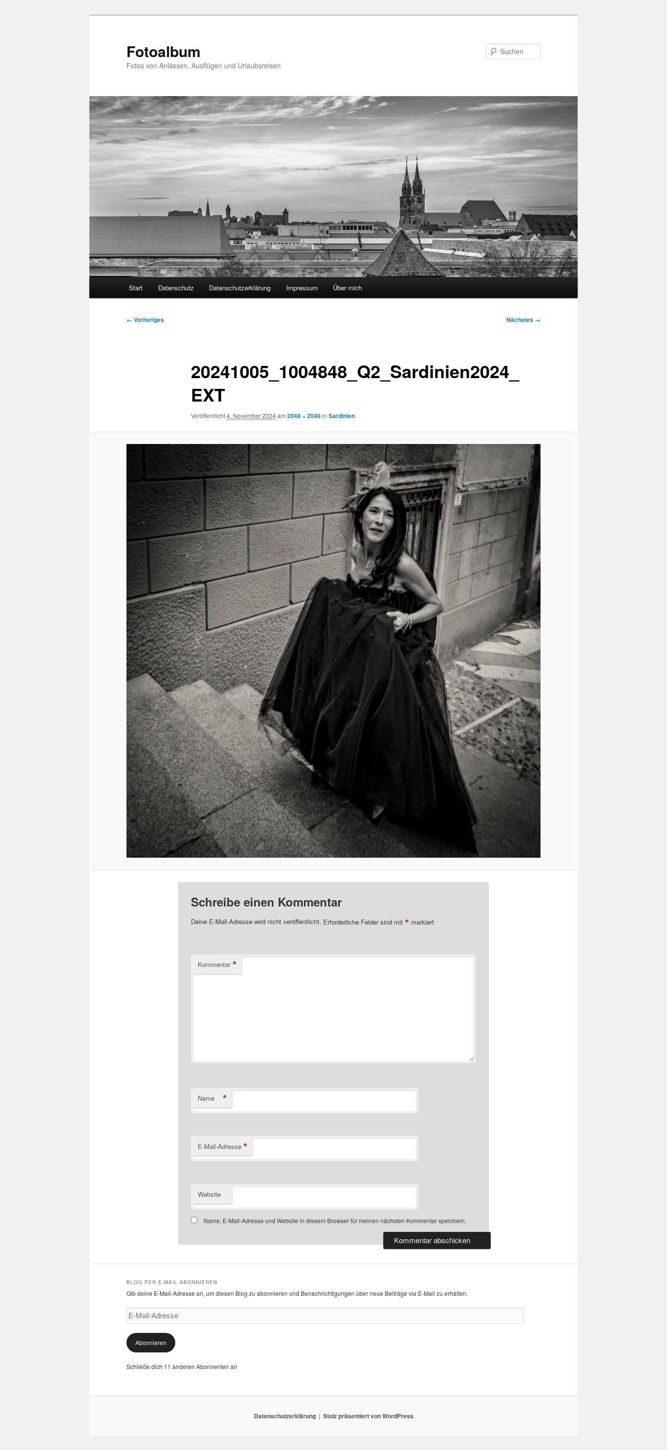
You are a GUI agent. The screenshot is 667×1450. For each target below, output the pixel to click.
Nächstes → (523, 319)
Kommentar (217, 964)
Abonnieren (151, 1342)
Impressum (302, 287)
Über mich (347, 287)
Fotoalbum (163, 50)
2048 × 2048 (304, 415)
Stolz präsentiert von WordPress (368, 1415)
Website (209, 1194)
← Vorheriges (145, 319)
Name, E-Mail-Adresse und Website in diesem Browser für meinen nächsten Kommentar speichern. (335, 1220)
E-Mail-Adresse (223, 1146)
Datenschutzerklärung (240, 287)
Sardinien (342, 415)
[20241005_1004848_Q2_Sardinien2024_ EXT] (333, 651)
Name (212, 1098)
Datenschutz (176, 287)
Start (136, 287)
